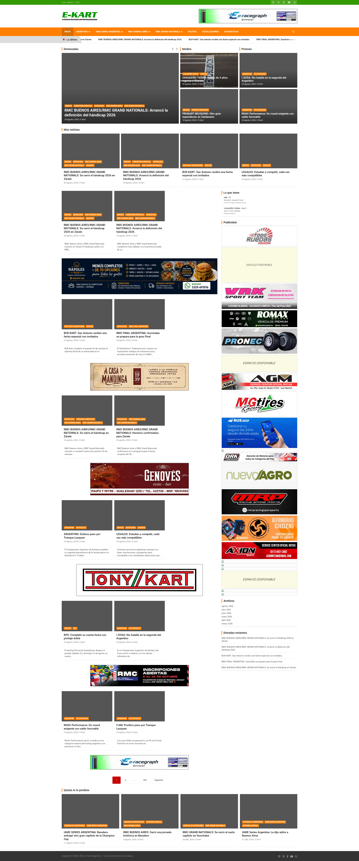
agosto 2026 (227, 606)
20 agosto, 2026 (189, 84)
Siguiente (158, 780)
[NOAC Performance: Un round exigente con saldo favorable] (87, 706)
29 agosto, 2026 (130, 183)
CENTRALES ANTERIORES (75, 826)
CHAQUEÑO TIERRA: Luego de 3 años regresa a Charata (205, 79)
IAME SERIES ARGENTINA (108, 31)
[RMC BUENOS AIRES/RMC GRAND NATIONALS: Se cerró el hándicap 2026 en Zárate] (87, 206)
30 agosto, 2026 (71, 183)
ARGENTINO (82, 31)
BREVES (68, 162)
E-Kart (83, 119)
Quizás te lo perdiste (76, 790)
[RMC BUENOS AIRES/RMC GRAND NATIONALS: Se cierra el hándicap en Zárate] (87, 410)
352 (145, 780)
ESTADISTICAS (231, 31)
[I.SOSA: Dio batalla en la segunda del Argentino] (139, 616)
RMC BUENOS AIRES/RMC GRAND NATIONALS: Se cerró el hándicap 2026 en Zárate (89, 175)
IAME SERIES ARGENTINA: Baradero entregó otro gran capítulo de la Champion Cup (89, 836)
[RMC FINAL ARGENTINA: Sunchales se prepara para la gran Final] (139, 314)
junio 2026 (226, 613)
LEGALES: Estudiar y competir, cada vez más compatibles (137, 536)
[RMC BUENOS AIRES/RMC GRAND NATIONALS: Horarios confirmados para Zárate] (139, 410)
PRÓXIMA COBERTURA (86, 419)
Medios (186, 49)
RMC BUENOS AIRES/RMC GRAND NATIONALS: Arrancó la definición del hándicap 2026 (99, 39)
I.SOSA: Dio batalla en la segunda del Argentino (264, 79)
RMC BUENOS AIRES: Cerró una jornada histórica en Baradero (147, 834)
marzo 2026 (227, 623)
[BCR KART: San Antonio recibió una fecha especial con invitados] (87, 314)
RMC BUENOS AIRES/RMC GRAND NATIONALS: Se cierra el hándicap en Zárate (86, 433)
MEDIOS (204, 74)
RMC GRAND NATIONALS (168, 31)
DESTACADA (70, 106)
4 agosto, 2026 (129, 839)
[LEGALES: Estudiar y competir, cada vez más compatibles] (139, 515)
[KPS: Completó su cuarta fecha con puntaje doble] (87, 616)
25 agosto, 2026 (249, 179)
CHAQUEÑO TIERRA (190, 74)
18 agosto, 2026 (189, 120)
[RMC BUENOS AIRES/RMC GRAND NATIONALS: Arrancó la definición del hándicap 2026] (139, 206)
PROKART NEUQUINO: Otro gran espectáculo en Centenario (201, 115)
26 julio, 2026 (188, 839)
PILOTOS (192, 31)
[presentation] (173, 49)
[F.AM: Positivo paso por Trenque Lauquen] (139, 706)
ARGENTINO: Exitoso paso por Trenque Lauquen (82, 536)
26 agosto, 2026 (72, 119)
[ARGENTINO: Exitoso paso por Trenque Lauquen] (87, 515)
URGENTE (90, 165)
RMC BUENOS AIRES (138, 31)
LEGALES (266, 165)
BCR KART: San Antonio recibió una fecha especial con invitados (178, 39)
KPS (75, 628)
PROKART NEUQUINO (200, 110)
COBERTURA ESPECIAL (142, 162)
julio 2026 (226, 609)
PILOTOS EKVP (260, 74)
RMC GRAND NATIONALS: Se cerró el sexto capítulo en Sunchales (209, 834)
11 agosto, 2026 (71, 843)
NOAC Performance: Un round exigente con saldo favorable (268, 115)
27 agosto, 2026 (189, 179)
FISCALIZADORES (210, 31)
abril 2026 (226, 620)
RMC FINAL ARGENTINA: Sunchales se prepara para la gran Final (246, 39)
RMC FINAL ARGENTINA (86, 106)
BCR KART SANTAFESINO (193, 165)
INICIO (68, 31)
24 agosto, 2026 (249, 84)
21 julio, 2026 (248, 839)
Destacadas (71, 49)
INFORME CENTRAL (154, 822)
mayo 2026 (227, 616)
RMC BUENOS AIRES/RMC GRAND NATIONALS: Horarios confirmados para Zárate (137, 433)
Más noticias (72, 129)
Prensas (246, 49)
